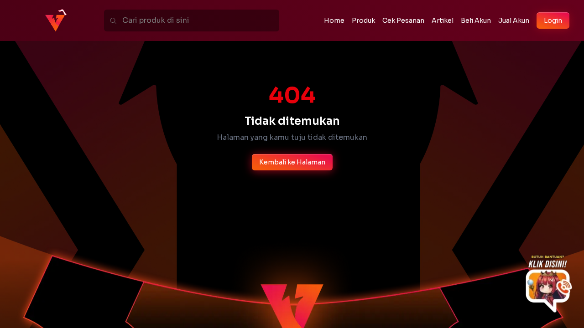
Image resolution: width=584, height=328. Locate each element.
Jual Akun (513, 20)
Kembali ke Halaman (292, 162)
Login (553, 20)
